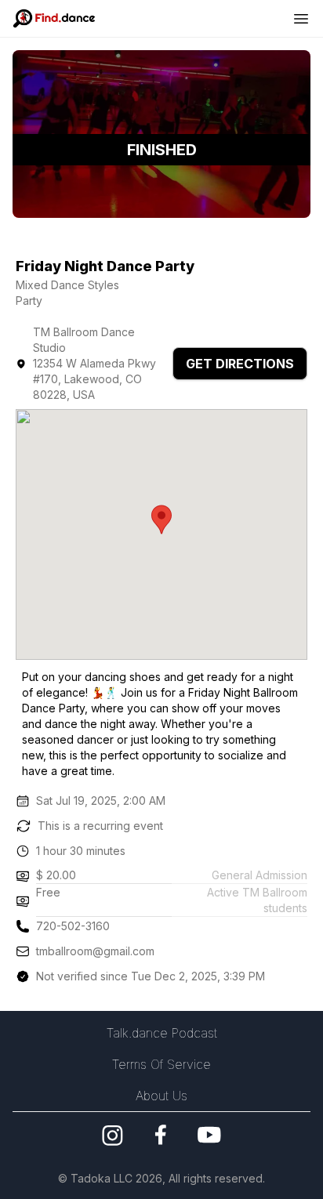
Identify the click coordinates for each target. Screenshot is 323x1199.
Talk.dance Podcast (162, 1033)
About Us (161, 1095)
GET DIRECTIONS (240, 363)
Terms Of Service (161, 1064)
